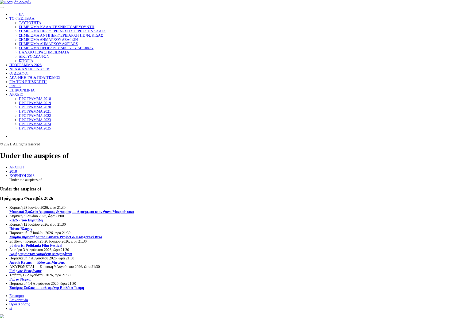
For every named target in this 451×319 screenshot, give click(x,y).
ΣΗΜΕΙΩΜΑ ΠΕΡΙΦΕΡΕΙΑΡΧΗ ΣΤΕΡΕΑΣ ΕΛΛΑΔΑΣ (62, 31)
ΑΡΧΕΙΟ (16, 94)
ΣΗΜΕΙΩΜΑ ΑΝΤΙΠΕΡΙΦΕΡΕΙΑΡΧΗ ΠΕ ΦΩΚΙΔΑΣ (61, 35)
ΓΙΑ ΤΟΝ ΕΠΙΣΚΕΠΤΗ (28, 82)
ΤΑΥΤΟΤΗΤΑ (30, 23)
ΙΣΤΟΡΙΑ (26, 61)
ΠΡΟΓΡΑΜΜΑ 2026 (25, 65)
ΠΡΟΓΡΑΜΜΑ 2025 (35, 128)
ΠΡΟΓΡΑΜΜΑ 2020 (35, 107)
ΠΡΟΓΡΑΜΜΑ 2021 (35, 111)
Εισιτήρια (16, 296)
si (10, 308)
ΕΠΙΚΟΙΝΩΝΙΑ (22, 90)
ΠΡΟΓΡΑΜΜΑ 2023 (35, 120)
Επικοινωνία (18, 300)
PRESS (15, 86)
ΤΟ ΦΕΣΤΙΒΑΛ (22, 18)
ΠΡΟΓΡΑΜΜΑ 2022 (35, 116)
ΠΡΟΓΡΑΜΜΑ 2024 (35, 124)
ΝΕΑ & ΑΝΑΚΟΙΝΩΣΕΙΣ (29, 69)
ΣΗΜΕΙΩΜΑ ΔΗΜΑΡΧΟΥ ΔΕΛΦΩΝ (48, 40)
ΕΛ (21, 14)
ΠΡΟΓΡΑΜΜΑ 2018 (35, 99)
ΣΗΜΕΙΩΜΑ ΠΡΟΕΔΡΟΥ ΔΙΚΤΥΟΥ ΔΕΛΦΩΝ (56, 48)
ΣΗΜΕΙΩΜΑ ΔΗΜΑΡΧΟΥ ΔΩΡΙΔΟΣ (48, 44)
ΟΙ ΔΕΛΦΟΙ (18, 73)
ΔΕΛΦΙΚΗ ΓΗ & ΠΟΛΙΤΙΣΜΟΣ (34, 78)
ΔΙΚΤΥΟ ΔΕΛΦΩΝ (34, 56)
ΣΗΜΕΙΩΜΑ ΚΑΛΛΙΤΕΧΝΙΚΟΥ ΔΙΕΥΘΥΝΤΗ (56, 27)
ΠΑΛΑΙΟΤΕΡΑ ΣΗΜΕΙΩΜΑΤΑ (44, 52)
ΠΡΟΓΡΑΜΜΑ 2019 (35, 103)
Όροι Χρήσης (19, 304)
